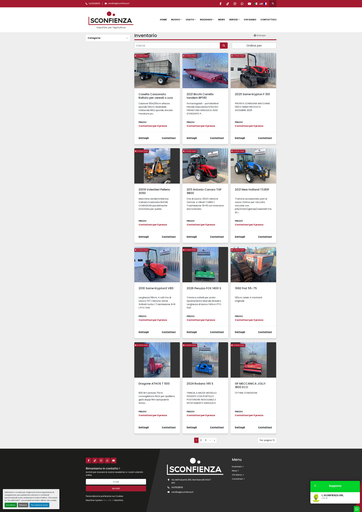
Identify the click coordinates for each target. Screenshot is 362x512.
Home (163, 19)
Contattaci (268, 19)
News (221, 19)
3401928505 (94, 3)
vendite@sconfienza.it (118, 3)
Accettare (10, 505)
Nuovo (175, 19)
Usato (190, 19)
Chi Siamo (250, 19)
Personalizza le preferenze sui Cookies (104, 496)
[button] (176, 19)
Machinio (118, 500)
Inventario (237, 466)
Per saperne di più (39, 505)
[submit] (224, 45)
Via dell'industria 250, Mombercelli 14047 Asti (191, 481)
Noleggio (206, 19)
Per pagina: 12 (267, 440)
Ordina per (254, 46)
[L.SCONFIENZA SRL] (195, 466)
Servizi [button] (233, 19)
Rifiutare (23, 505)
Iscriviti (116, 488)
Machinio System (94, 500)
